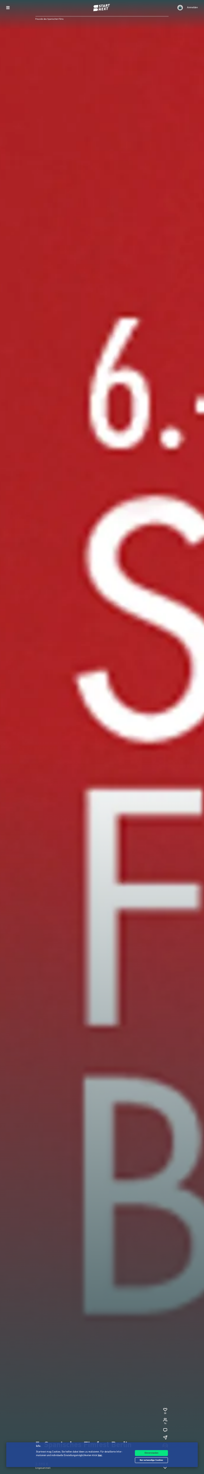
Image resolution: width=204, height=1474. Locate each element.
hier (100, 1455)
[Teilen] (165, 1437)
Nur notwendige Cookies (151, 1460)
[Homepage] (102, 8)
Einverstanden (151, 1453)
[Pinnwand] (165, 1430)
